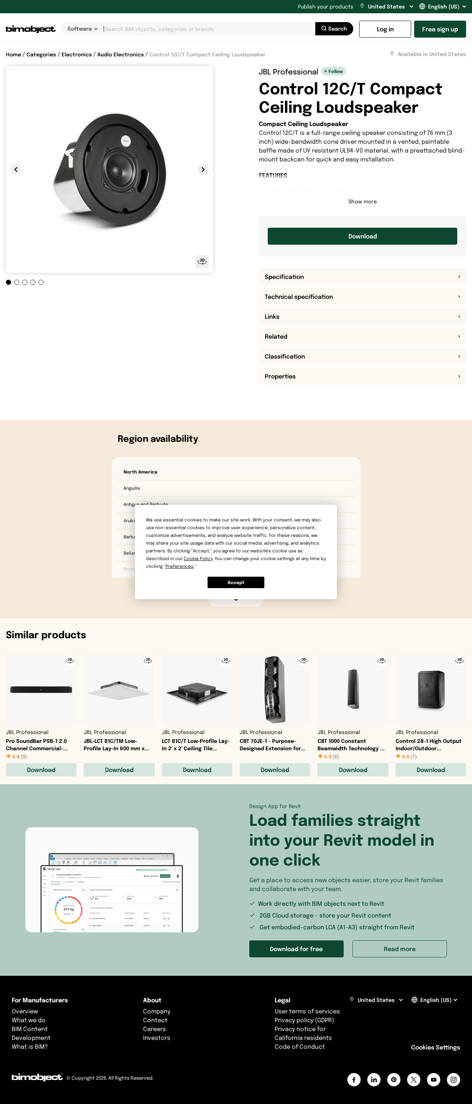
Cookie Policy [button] (198, 558)
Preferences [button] (180, 566)
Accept (236, 582)
